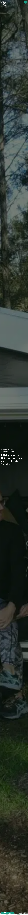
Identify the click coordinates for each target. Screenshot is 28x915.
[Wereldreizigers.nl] (3, 3)
